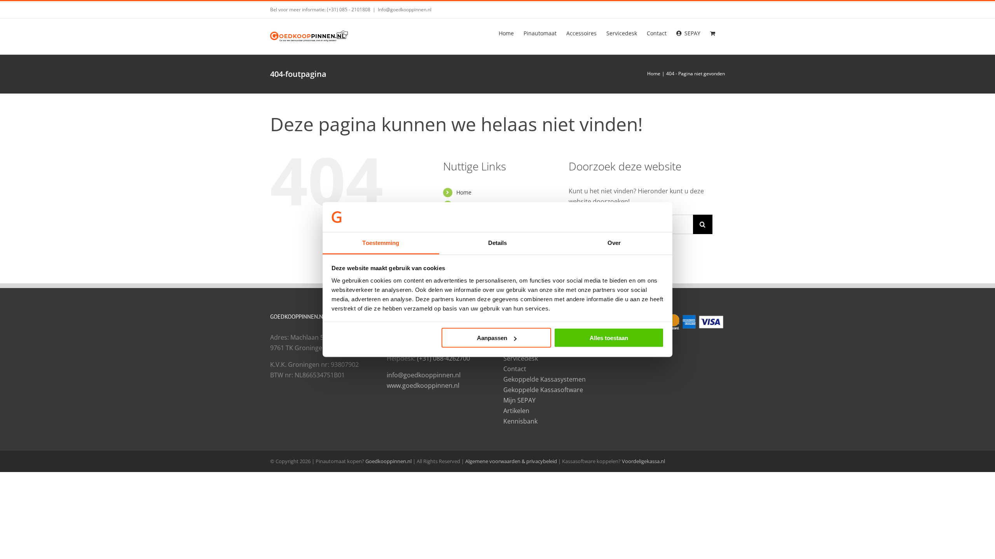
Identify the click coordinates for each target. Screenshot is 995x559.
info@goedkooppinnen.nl (424, 375)
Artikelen (516, 410)
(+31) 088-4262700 (443, 358)
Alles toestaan (609, 338)
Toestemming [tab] (380, 242)
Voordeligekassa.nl (643, 461)
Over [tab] (614, 242)
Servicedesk (520, 358)
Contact (514, 369)
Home (463, 192)
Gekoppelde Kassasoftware (543, 389)
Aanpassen (492, 338)
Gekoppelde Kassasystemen (544, 379)
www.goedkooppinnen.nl (423, 385)
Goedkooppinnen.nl (388, 461)
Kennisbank (520, 421)
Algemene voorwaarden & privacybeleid (511, 461)
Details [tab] (497, 242)
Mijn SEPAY (519, 400)
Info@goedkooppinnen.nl (404, 9)
